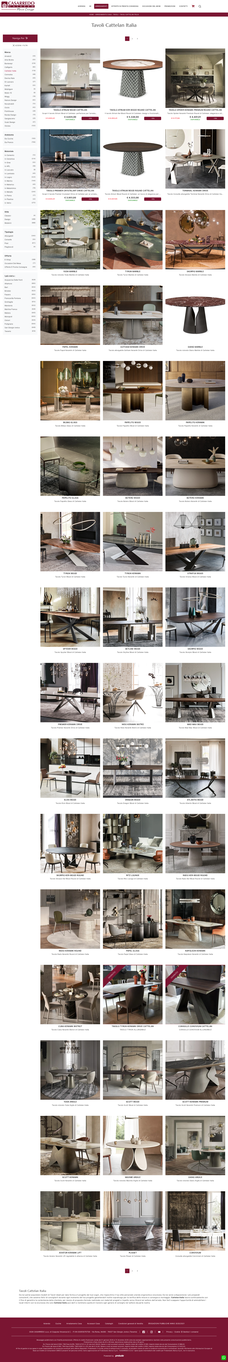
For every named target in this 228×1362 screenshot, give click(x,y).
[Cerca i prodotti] (200, 6)
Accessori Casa (93, 1323)
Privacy (169, 1332)
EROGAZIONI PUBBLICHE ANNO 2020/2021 (166, 1323)
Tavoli (115, 14)
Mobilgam (9, 89)
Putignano (9, 324)
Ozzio (7, 107)
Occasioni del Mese (151, 6)
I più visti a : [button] (10, 276)
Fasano (8, 295)
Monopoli (8, 317)
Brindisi (8, 291)
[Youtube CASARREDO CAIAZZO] (159, 1332)
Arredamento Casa (103, 14)
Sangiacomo (10, 118)
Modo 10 (8, 93)
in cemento (9, 155)
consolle (8, 240)
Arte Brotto (9, 60)
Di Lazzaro (9, 82)
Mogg (7, 96)
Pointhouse (9, 111)
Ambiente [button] (9, 135)
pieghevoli (9, 247)
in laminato (9, 173)
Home (91, 14)
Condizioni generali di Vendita (130, 1323)
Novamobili (9, 104)
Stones (7, 126)
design (7, 219)
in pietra (8, 196)
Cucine (58, 1323)
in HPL (7, 166)
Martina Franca (11, 309)
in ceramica (10, 159)
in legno (8, 177)
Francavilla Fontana (13, 298)
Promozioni (169, 6)
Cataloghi (109, 1323)
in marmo (8, 181)
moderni (8, 223)
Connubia (8, 74)
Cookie (177, 1332)
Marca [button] (8, 52)
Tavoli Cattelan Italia (129, 14)
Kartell (7, 85)
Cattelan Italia (10, 71)
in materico (9, 185)
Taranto (8, 331)
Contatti (183, 6)
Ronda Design (10, 115)
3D (90, 6)
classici (8, 216)
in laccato (9, 170)
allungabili (9, 236)
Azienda (81, 6)
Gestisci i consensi (190, 1332)
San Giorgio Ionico (12, 328)
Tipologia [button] (9, 232)
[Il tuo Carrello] (193, 6)
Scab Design (10, 122)
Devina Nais (10, 78)
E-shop (8, 260)
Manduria (8, 306)
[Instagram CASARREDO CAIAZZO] (151, 1332)
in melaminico (10, 188)
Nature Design (11, 100)
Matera (7, 313)
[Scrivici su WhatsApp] (223, 1357)
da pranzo (9, 142)
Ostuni (7, 320)
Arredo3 (8, 56)
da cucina (9, 139)
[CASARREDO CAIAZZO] (26, 6)
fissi (6, 243)
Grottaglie (9, 302)
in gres (8, 162)
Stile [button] (7, 212)
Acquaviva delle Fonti (14, 280)
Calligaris (8, 67)
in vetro (8, 203)
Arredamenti (101, 6)
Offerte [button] (8, 256)
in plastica (9, 199)
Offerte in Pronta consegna (124, 6)
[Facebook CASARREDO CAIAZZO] (143, 1332)
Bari (6, 287)
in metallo (9, 192)
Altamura (8, 284)
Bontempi (8, 63)
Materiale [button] (9, 151)
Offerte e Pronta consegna (16, 267)
